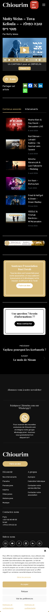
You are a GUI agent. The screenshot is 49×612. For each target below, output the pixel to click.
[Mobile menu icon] (43, 4)
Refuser (24, 591)
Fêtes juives (7, 494)
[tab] (12, 110)
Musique (6, 503)
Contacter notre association (34, 493)
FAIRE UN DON (34, 4)
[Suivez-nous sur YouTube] (11, 543)
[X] (35, 85)
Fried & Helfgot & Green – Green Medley (35, 198)
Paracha (6, 481)
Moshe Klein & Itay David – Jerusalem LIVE (35, 123)
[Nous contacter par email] (4, 543)
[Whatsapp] (25, 90)
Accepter (24, 584)
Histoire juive (8, 498)
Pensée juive (8, 485)
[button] (45, 550)
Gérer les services (24, 577)
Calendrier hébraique (36, 481)
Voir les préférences (24, 598)
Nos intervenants (10, 477)
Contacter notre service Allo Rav (34, 487)
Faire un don (24, 286)
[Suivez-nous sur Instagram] (25, 543)
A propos (31, 477)
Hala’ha (6, 490)
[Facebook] (30, 85)
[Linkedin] (40, 85)
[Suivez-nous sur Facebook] (18, 543)
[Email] (25, 85)
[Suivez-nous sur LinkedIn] (31, 543)
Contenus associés (12, 109)
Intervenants (31, 109)
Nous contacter (24, 324)
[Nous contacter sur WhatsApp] (38, 543)
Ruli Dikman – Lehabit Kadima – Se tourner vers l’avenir (34, 143)
